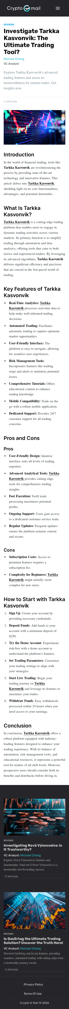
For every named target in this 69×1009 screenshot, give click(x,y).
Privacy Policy (33, 984)
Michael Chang (14, 59)
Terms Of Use (33, 993)
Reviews (9, 24)
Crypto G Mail (29, 1003)
